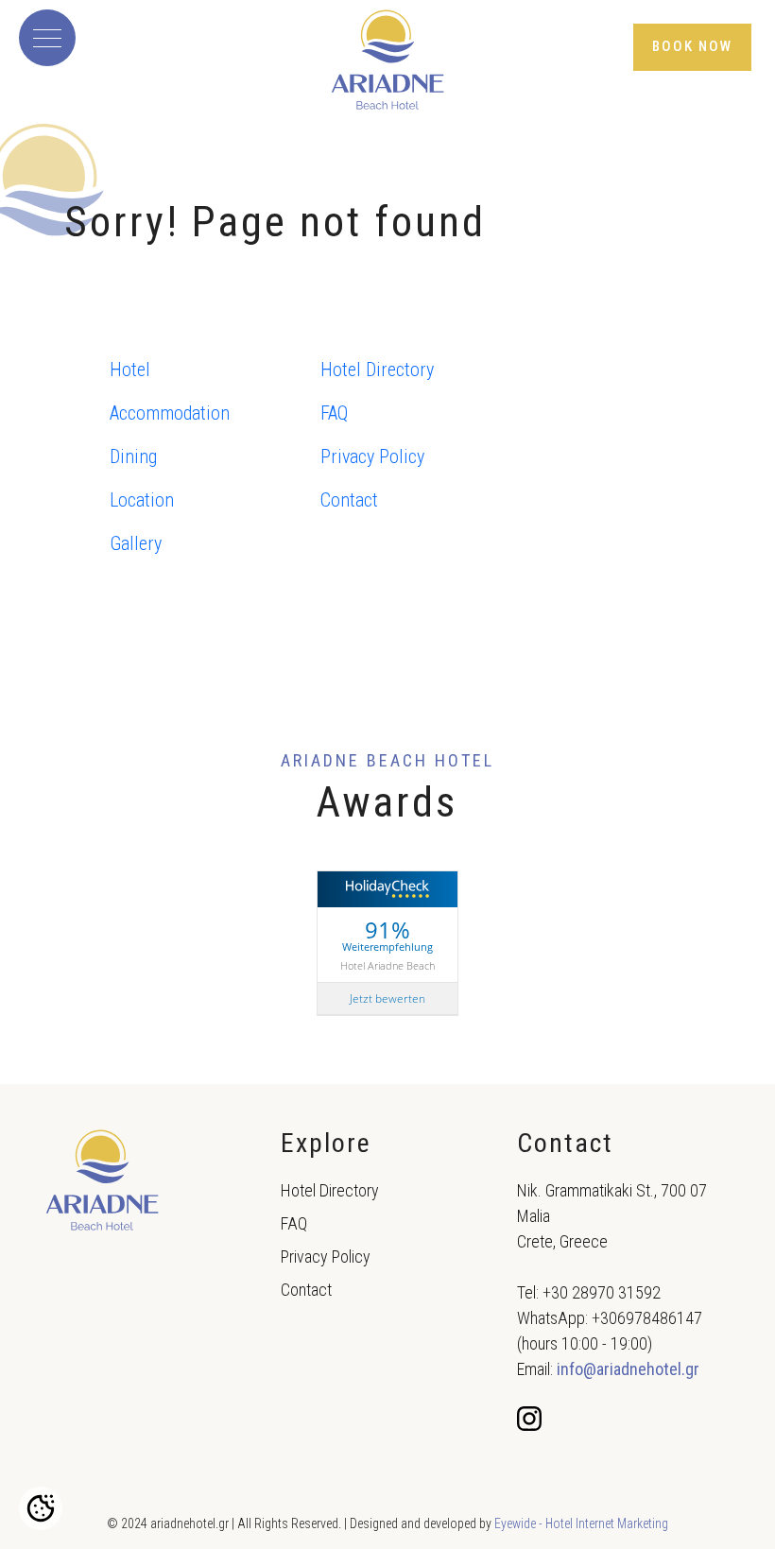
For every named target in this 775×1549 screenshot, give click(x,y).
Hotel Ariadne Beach (387, 965)
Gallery (136, 543)
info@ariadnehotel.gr (628, 1369)
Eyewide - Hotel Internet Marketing (581, 1523)
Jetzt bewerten (387, 998)
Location (142, 500)
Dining (133, 456)
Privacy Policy (372, 456)
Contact (349, 500)
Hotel (130, 369)
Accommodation (170, 413)
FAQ (334, 413)
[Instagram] (531, 1417)
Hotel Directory (377, 369)
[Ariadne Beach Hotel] (387, 59)
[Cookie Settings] (40, 1508)
